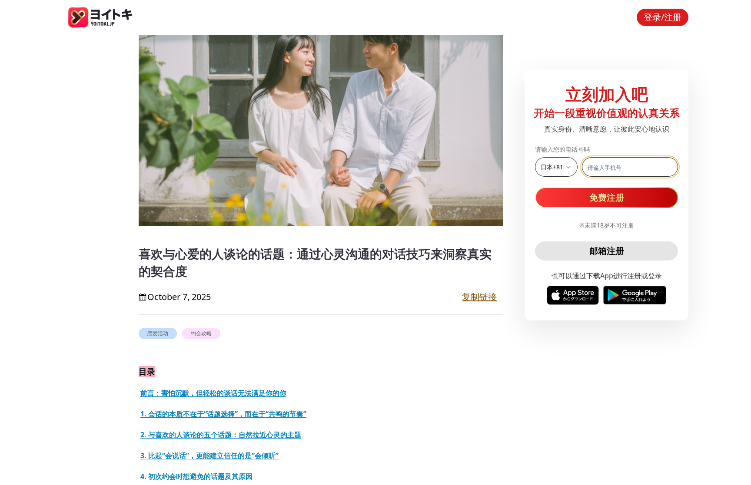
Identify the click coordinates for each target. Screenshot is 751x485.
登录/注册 (662, 17)
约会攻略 (201, 333)
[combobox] (556, 167)
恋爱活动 (157, 333)
